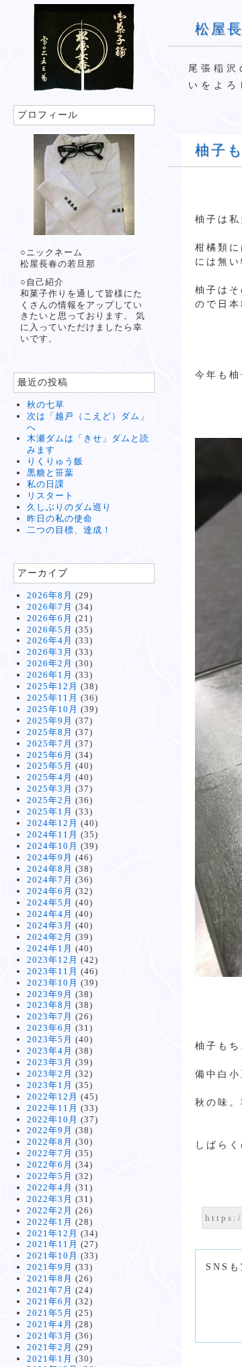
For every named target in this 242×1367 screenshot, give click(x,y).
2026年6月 (50, 618)
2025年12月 (52, 686)
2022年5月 (50, 1176)
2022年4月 (50, 1187)
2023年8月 (50, 1005)
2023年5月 (50, 1039)
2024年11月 (52, 834)
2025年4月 (50, 777)
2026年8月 (50, 595)
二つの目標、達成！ (69, 530)
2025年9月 (50, 721)
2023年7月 (50, 1016)
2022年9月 (50, 1130)
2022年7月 (50, 1153)
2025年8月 (50, 732)
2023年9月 (50, 994)
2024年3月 (50, 925)
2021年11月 (52, 1244)
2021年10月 (52, 1255)
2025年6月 (50, 755)
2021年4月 (50, 1324)
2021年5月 (50, 1313)
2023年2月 (50, 1074)
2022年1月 (50, 1222)
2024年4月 (50, 914)
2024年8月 (50, 869)
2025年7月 (50, 743)
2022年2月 (50, 1210)
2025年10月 (52, 709)
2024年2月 (50, 937)
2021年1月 (50, 1359)
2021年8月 (50, 1278)
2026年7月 (50, 607)
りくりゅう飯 (55, 461)
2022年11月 (52, 1108)
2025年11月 (52, 698)
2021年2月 (50, 1347)
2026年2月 (50, 663)
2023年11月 (52, 971)
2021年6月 (50, 1301)
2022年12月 (52, 1096)
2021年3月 (50, 1336)
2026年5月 (50, 630)
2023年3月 (50, 1062)
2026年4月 (50, 640)
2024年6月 (50, 891)
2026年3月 (50, 652)
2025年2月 (50, 800)
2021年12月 (52, 1233)
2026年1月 (50, 675)
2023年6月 (50, 1028)
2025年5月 (50, 766)
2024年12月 (52, 823)
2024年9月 (50, 857)
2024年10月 (52, 846)
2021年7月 (50, 1290)
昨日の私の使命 (60, 518)
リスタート (50, 495)
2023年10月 (52, 983)
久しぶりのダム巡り (69, 507)
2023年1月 (50, 1085)
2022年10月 (52, 1119)
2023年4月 (50, 1051)
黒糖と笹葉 (50, 473)
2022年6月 (50, 1164)
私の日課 (46, 484)
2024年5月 (50, 902)
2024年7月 (50, 880)
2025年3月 (50, 789)
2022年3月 (50, 1199)
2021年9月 (50, 1267)
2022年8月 (50, 1142)
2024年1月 (50, 948)
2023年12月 (52, 960)
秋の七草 (46, 405)
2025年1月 (50, 811)
